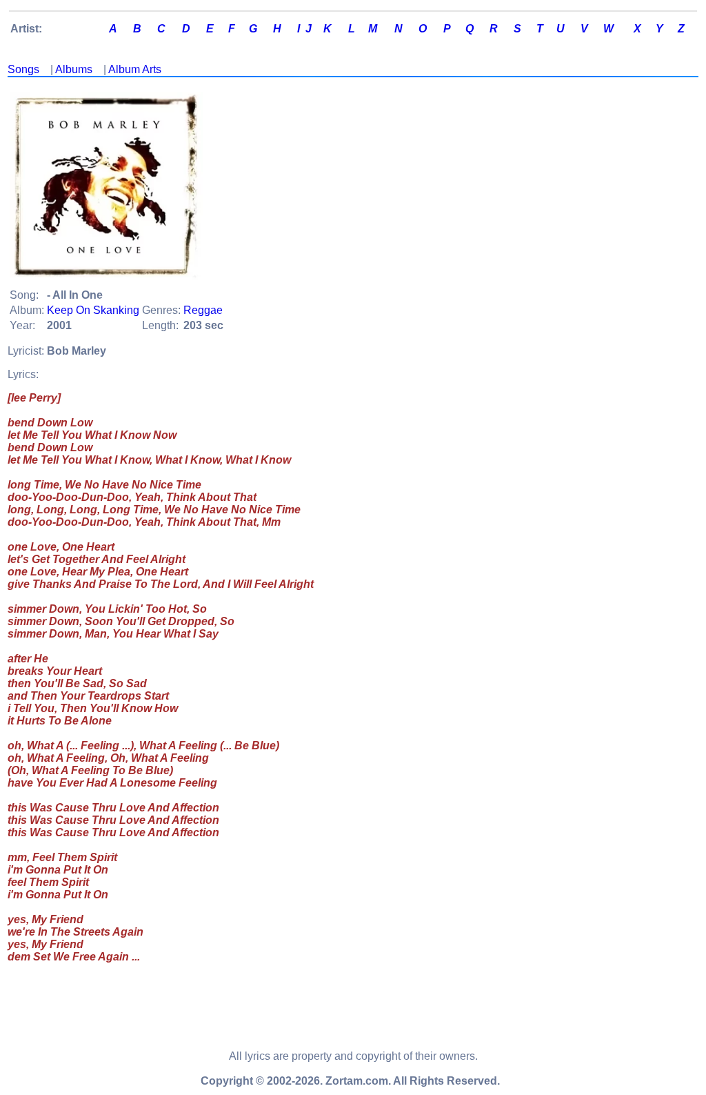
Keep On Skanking (93, 310)
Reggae (203, 310)
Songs (23, 69)
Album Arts (134, 69)
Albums (73, 69)
